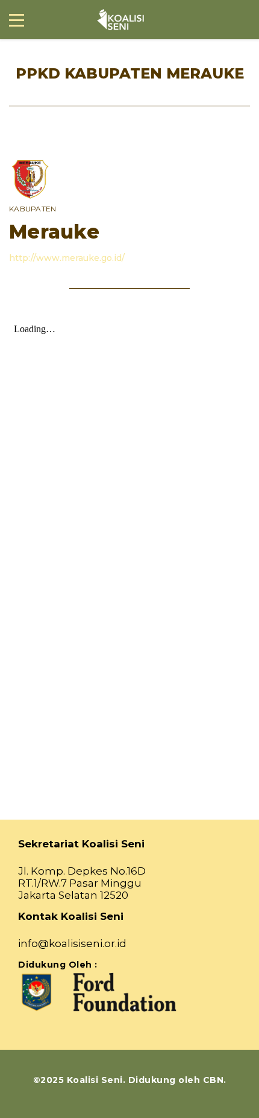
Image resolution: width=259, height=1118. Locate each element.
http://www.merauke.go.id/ (67, 257)
